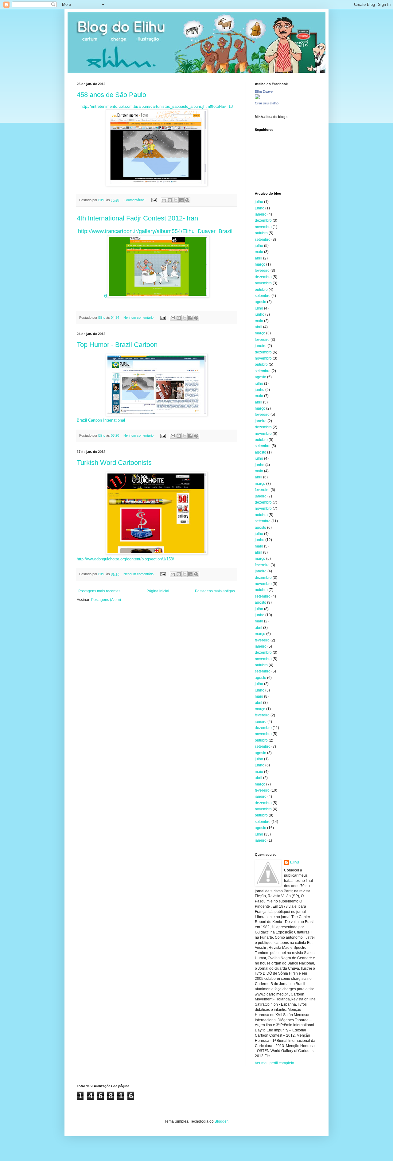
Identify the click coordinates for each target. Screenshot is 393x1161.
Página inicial (157, 591)
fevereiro (262, 270)
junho (259, 208)
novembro (263, 227)
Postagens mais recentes (99, 591)
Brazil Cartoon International (101, 420)
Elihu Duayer (264, 91)
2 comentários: (134, 200)
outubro (261, 233)
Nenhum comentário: (139, 317)
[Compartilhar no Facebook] (181, 200)
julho (259, 202)
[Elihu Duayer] (257, 98)
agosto (260, 302)
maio (259, 252)
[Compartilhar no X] (176, 200)
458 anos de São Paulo (111, 95)
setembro (262, 239)
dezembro (263, 220)
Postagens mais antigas (215, 591)
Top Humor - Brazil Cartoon (117, 345)
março (260, 264)
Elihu (294, 862)
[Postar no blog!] (170, 200)
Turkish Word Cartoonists (114, 462)
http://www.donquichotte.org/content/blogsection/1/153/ (125, 559)
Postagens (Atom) (106, 600)
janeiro (261, 214)
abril (258, 258)
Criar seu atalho (266, 103)
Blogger (221, 1121)
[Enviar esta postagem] (154, 200)
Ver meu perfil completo (274, 1063)
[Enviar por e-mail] (164, 200)
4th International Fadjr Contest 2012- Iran (137, 218)
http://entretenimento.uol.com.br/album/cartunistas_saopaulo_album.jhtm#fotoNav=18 (156, 106)
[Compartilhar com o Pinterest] (187, 200)
